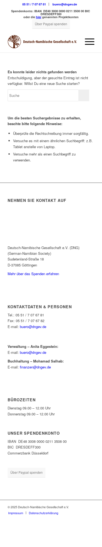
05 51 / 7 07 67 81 (34, 4)
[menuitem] (34, 4)
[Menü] (86, 41)
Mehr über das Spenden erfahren (33, 273)
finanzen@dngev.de (35, 367)
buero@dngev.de (64, 4)
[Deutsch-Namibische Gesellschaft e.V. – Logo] (42, 41)
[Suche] (74, 41)
